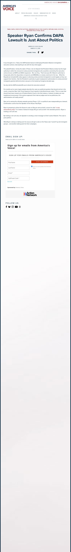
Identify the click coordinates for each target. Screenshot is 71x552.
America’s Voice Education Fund (35, 15)
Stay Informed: (34, 9)
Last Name (11, 166)
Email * (10, 172)
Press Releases (26, 13)
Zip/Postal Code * (13, 177)
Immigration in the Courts (38, 29)
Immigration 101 (45, 13)
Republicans (53, 29)
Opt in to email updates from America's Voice (42, 167)
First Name (11, 161)
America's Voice (56, 2)
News (54, 13)
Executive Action (22, 29)
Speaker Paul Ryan (33, 30)
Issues (36, 13)
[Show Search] (36, 18)
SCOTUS (60, 29)
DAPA (13, 29)
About (17, 13)
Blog (42, 30)
